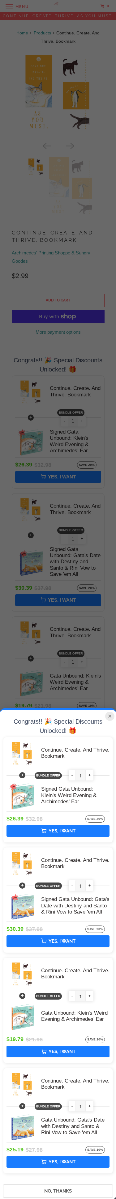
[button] (72, 775)
